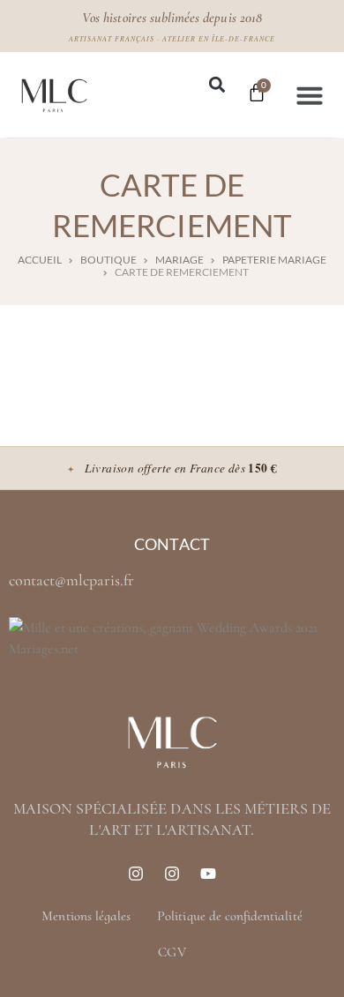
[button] (216, 85)
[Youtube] (208, 873)
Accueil (40, 260)
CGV (171, 952)
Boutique (108, 260)
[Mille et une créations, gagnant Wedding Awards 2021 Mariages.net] (172, 649)
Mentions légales (86, 916)
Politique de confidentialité (229, 916)
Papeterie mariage (274, 260)
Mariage (179, 260)
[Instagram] (136, 873)
